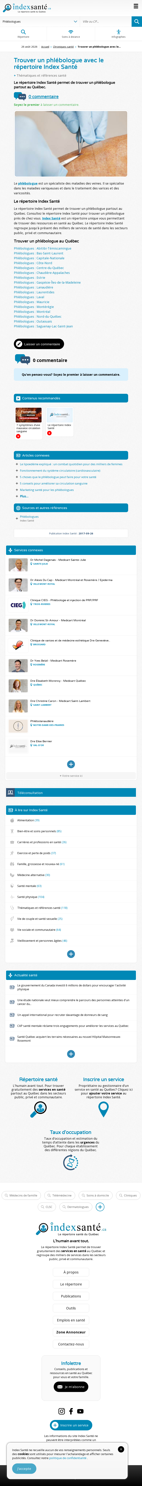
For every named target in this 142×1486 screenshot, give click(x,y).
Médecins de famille (23, 1195)
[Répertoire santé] (100, 1207)
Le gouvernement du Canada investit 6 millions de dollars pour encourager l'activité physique (71, 987)
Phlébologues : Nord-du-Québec (37, 316)
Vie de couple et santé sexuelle (40, 919)
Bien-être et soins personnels (39, 831)
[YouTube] (80, 1411)
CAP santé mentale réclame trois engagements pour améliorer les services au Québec (72, 1026)
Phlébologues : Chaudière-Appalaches (42, 273)
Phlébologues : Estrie (29, 277)
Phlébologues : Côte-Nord (33, 263)
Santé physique (30, 897)
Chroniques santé (63, 46)
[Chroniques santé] (71, 954)
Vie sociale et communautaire (39, 930)
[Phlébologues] (71, 764)
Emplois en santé (71, 1320)
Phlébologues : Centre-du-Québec (39, 268)
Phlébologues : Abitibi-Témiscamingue (42, 248)
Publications (71, 1296)
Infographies (119, 36)
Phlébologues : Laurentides (34, 292)
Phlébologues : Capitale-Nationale (39, 258)
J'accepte (24, 1468)
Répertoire (23, 36)
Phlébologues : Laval (29, 297)
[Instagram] (61, 1411)
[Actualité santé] (71, 1054)
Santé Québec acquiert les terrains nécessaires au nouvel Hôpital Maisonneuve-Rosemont (69, 1039)
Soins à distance (71, 36)
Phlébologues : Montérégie (34, 307)
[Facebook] (71, 1411)
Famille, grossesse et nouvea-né (41, 864)
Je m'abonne (75, 1387)
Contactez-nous (71, 1344)
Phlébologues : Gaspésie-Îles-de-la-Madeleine (47, 282)
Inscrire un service (74, 1425)
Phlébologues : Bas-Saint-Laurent (38, 253)
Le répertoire (71, 1284)
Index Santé (51, 218)
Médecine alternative (33, 875)
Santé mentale (29, 886)
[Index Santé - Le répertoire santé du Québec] (27, 8)
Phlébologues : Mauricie (31, 302)
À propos (71, 1272)
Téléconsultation (30, 793)
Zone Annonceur (71, 1332)
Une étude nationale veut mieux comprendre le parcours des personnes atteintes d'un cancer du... (73, 1002)
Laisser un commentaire (42, 344)
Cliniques (130, 1195)
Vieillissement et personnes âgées (42, 941)
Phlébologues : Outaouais (33, 321)
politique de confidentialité (68, 1458)
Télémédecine (62, 1195)
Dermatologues (78, 1207)
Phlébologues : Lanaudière (33, 287)
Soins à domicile (98, 1195)
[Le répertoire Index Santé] (60, 415)
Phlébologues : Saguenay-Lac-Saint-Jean (43, 326)
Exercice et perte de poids (36, 853)
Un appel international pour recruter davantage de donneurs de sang (62, 1015)
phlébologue (28, 183)
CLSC (49, 1207)
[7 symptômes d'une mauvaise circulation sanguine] (29, 415)
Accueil (45, 46)
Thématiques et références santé (41, 75)
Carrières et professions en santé (41, 842)
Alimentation (28, 820)
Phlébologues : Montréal (32, 312)
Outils (71, 1308)
